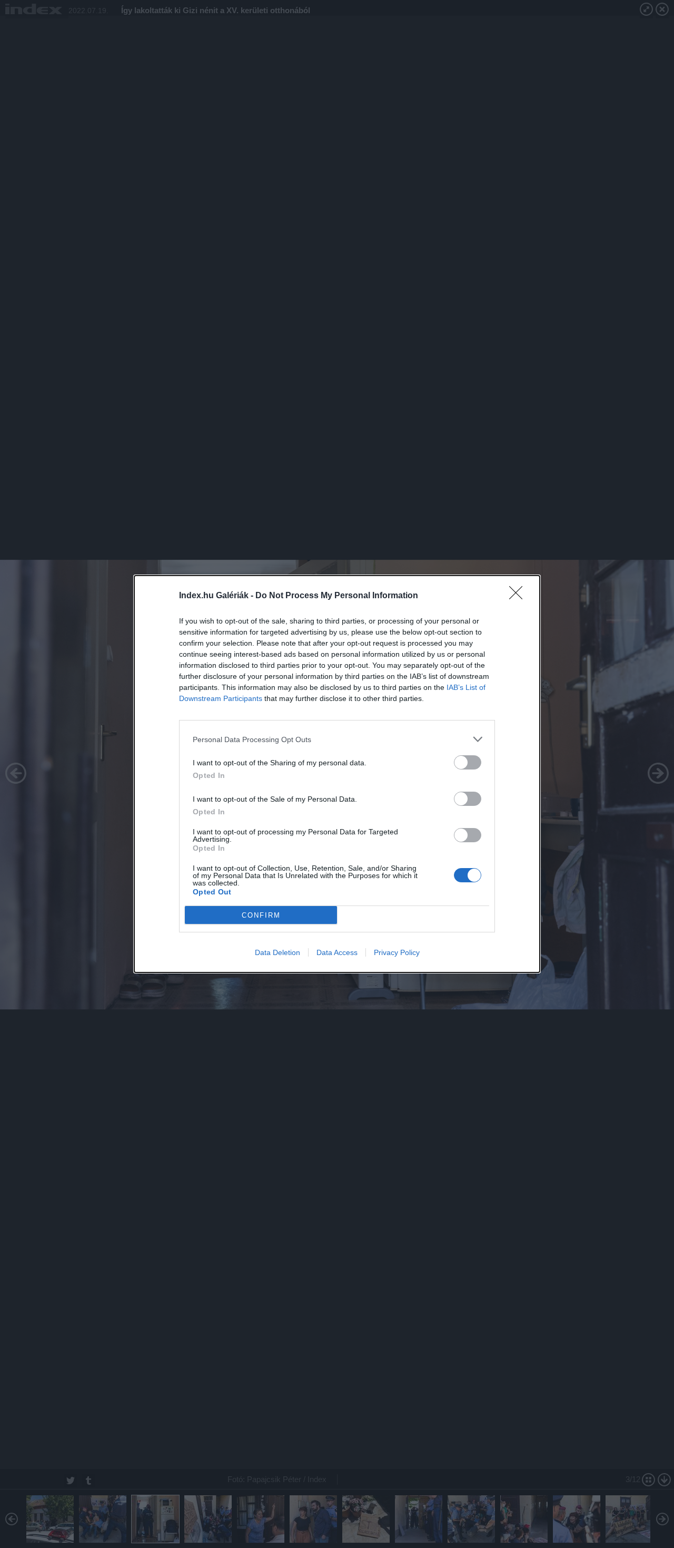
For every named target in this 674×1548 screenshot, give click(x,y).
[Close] (519, 596)
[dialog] (337, 774)
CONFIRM (261, 915)
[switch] (467, 762)
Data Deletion (277, 952)
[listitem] (337, 739)
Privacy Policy (397, 952)
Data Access (337, 952)
